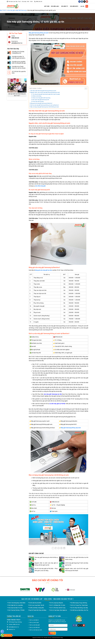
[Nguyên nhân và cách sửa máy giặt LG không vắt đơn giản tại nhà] (31, 564)
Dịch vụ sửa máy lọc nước (35, 630)
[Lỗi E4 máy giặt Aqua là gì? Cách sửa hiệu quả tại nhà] (61, 564)
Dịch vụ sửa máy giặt (34, 625)
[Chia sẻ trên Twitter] (55, 548)
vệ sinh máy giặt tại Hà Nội (57, 403)
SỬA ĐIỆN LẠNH (55, 6)
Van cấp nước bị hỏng (38, 101)
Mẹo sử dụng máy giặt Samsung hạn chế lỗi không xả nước (45, 107)
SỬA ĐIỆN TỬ (64, 6)
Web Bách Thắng (59, 637)
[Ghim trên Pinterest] (61, 548)
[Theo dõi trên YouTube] (87, 1)
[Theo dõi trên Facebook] (79, 1)
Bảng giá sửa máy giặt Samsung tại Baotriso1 (41, 103)
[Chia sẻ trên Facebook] (53, 548)
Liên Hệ (82, 6)
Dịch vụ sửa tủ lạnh (34, 622)
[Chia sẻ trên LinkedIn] (64, 548)
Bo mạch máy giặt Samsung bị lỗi (41, 99)
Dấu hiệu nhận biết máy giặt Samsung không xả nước (43, 90)
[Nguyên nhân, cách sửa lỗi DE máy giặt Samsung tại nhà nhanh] (61, 570)
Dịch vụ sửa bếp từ (34, 620)
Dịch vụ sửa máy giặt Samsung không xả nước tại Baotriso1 (45, 105)
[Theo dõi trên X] (81, 625)
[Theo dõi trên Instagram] (82, 1)
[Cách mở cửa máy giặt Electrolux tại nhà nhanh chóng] (61, 559)
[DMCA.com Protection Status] (78, 619)
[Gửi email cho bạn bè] (58, 548)
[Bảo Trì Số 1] (12, 6)
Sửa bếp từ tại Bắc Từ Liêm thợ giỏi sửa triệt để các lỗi (19, 57)
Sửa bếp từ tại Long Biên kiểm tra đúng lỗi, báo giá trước (19, 62)
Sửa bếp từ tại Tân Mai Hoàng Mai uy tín (18, 52)
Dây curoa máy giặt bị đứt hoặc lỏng (41, 97)
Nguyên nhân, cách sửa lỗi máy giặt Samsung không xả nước (45, 92)
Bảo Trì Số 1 (3, 10)
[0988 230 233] (2, 635)
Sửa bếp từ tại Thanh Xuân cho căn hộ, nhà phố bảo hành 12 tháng (19, 67)
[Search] (86, 6)
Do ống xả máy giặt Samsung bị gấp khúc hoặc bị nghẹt (46, 94)
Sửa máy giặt (11, 10)
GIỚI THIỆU (46, 6)
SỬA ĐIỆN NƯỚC (74, 6)
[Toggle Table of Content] (85, 88)
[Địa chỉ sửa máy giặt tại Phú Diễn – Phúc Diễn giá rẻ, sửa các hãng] (31, 570)
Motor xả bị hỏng (37, 96)
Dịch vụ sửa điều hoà (34, 627)
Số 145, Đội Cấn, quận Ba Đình (19, 72)
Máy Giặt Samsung (21, 10)
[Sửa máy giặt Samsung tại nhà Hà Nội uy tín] (31, 559)
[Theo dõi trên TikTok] (84, 1)
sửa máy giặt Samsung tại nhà (53, 394)
